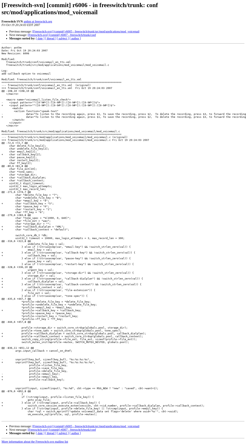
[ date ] (40, 38)
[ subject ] (63, 38)
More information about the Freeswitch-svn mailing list (35, 441)
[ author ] (75, 38)
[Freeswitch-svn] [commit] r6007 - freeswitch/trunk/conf (62, 35)
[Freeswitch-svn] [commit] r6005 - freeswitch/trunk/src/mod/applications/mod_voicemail (85, 31)
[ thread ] (50, 38)
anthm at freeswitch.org (38, 21)
